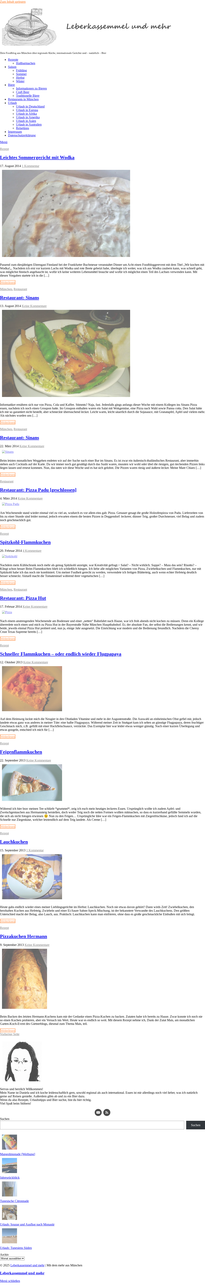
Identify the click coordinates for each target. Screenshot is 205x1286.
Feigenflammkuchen (21, 751)
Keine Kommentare (34, 306)
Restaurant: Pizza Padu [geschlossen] (38, 489)
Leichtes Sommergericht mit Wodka (37, 157)
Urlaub (12, 103)
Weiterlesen (7, 282)
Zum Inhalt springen (13, 1)
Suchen (4, 1119)
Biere (11, 85)
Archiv (4, 1254)
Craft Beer (22, 92)
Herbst (20, 77)
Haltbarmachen (25, 63)
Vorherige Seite (9, 1034)
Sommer (21, 74)
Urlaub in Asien (26, 121)
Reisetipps (22, 128)
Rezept (4, 149)
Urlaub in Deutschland (30, 106)
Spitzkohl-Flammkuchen (25, 542)
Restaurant (20, 289)
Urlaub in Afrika (26, 113)
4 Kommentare (32, 550)
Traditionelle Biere (27, 95)
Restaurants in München (23, 99)
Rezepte (13, 59)
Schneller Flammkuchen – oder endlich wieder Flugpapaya (60, 654)
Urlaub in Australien (29, 124)
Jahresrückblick (10, 1177)
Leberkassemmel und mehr (27, 1265)
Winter (20, 81)
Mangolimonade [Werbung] (17, 1154)
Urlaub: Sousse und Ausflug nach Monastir (27, 1224)
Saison (12, 66)
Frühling (21, 70)
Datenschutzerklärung (22, 135)
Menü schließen (10, 1281)
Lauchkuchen (14, 841)
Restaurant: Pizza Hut (23, 598)
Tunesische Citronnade (14, 1201)
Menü (3, 142)
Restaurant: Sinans (19, 297)
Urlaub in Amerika (28, 117)
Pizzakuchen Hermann (23, 936)
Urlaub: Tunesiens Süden (16, 1248)
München (6, 289)
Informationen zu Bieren (31, 88)
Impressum (15, 131)
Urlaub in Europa (27, 110)
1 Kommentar (30, 166)
